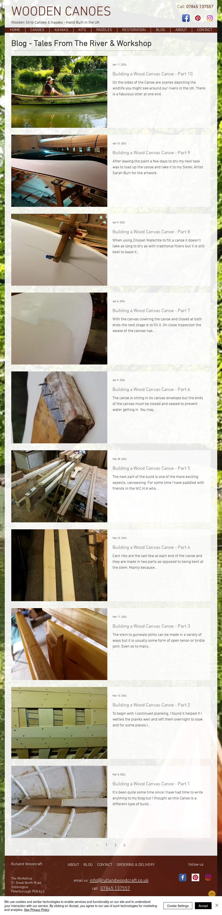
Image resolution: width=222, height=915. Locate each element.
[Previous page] (97, 845)
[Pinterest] (198, 18)
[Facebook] (186, 18)
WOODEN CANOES (61, 12)
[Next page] (125, 845)
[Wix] (182, 877)
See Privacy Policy (36, 909)
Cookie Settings (178, 906)
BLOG (88, 865)
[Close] (216, 906)
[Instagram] (210, 18)
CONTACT (104, 865)
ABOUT (73, 865)
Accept (203, 906)
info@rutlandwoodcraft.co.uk (119, 880)
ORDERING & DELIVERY (136, 865)
